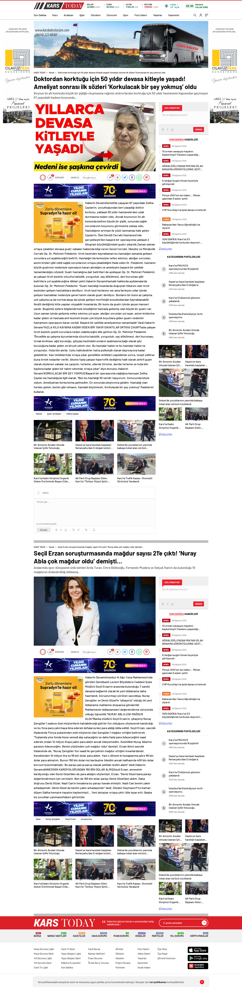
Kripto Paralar (199, 934)
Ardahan (68, 15)
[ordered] (73, 530)
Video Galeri (144, 953)
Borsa (37, 934)
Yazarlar (157, 15)
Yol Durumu (177, 934)
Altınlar (119, 949)
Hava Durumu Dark (44, 953)
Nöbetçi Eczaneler (71, 962)
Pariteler (157, 934)
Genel (51, 72)
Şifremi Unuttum (166, 958)
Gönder (44, 529)
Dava (38, 819)
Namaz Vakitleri (56, 934)
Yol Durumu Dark (43, 962)
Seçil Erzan (70, 819)
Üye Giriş (162, 949)
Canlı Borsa (94, 949)
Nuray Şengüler (53, 819)
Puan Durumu (121, 934)
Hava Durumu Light (44, 949)
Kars (55, 15)
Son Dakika (40, 15)
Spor (125, 15)
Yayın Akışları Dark (71, 958)
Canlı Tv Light (41, 967)
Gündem (96, 15)
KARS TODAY (40, 72)
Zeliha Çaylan (72, 413)
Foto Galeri (140, 15)
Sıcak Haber (144, 967)
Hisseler (140, 934)
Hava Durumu (99, 934)
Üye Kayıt (163, 953)
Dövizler (120, 953)
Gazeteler (173, 15)
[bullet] (78, 530)
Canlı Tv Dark (68, 949)
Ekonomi (112, 15)
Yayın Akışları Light (71, 953)
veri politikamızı (157, 982)
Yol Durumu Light (43, 958)
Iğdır (82, 15)
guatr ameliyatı (54, 413)
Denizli (39, 413)
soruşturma (86, 819)
